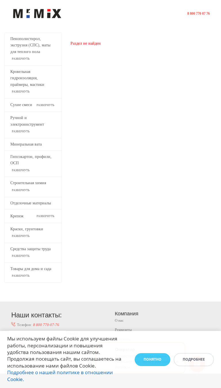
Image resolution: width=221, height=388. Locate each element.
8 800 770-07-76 (46, 325)
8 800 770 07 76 (198, 14)
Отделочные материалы (30, 203)
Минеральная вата (26, 144)
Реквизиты (123, 329)
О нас (119, 320)
